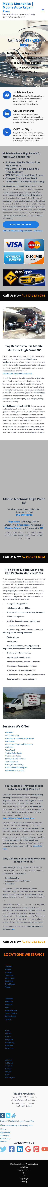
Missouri (8, 1004)
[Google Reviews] (28, 1149)
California (9, 1063)
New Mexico (10, 984)
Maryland (9, 1039)
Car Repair (9, 747)
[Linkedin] (20, 1149)
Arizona (8, 1060)
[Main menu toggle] (42, 10)
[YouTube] (44, 1149)
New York (9, 1045)
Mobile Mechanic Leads (14, 770)
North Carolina (11, 1010)
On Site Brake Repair (13, 753)
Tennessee (10, 975)
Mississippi (9, 978)
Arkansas (9, 998)
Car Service (9, 741)
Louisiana (9, 981)
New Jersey (9, 1042)
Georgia (8, 972)
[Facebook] (11, 1149)
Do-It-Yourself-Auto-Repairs (16, 767)
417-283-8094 (30, 42)
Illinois (7, 1030)
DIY (24, 1175)
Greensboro (23, 524)
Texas (7, 987)
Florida (8, 969)
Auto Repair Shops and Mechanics (19, 744)
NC (41, 528)
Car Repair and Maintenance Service (19, 738)
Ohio (7, 1007)
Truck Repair (10, 750)
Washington (10, 1077)
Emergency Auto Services (15, 759)
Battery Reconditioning (14, 764)
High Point (14, 521)
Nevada (8, 1069)
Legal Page (24, 1178)
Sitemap (24, 1181)
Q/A (24, 1173)
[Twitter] (3, 1149)
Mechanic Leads (24, 1170)
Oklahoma (9, 1048)
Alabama (8, 966)
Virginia (8, 1019)
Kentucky (9, 1001)
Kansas (8, 1036)
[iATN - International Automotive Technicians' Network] (7, 1135)
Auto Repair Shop (12, 735)
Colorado (9, 1066)
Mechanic (9, 732)
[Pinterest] (36, 1149)
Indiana (8, 1033)
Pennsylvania (10, 1016)
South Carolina (11, 1013)
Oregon (8, 1071)
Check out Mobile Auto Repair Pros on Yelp (17, 1121)
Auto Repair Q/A (11, 761)
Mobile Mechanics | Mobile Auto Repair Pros (18, 7)
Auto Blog (24, 1167)
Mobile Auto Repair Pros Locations (24, 1164)
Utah (7, 1074)
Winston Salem (13, 528)
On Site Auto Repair (13, 756)
